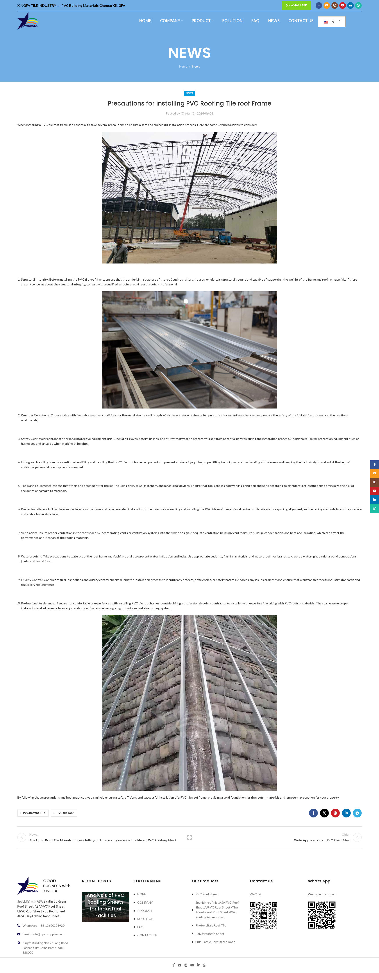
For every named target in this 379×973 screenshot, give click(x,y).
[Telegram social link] (357, 813)
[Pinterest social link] (335, 813)
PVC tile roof (65, 813)
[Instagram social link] (334, 5)
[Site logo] (28, 20)
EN (331, 22)
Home (183, 66)
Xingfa (185, 113)
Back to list (189, 837)
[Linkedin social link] (350, 5)
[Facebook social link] (319, 5)
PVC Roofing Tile (34, 813)
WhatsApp (299, 5)
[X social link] (324, 813)
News (196, 66)
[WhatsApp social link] (358, 5)
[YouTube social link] (342, 5)
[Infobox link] (44, 886)
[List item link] (160, 894)
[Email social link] (327, 5)
